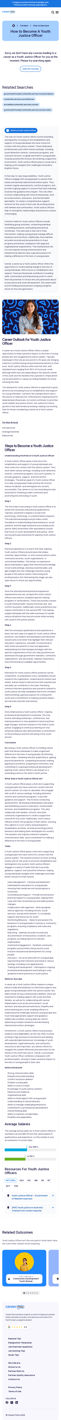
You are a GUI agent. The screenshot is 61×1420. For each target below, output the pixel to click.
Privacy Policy (15, 1387)
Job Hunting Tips (16, 1350)
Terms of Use (14, 1391)
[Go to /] (13, 25)
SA (42, 1180)
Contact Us (14, 1379)
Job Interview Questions (20, 1346)
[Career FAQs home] (8, 12)
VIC (29, 1180)
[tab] (24, 1293)
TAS (16, 1186)
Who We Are (14, 1363)
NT (49, 1180)
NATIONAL (11, 1180)
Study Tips (13, 1355)
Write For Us (14, 1367)
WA (36, 1180)
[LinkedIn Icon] (16, 1402)
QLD (22, 1180)
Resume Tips (14, 1338)
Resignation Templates (20, 1342)
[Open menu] (57, 12)
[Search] (52, 12)
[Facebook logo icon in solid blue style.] (7, 1402)
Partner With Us (16, 1371)
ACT (8, 1186)
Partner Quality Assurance (21, 1375)
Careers (24, 25)
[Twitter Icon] (11, 1402)
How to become (41, 25)
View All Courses (30, 68)
